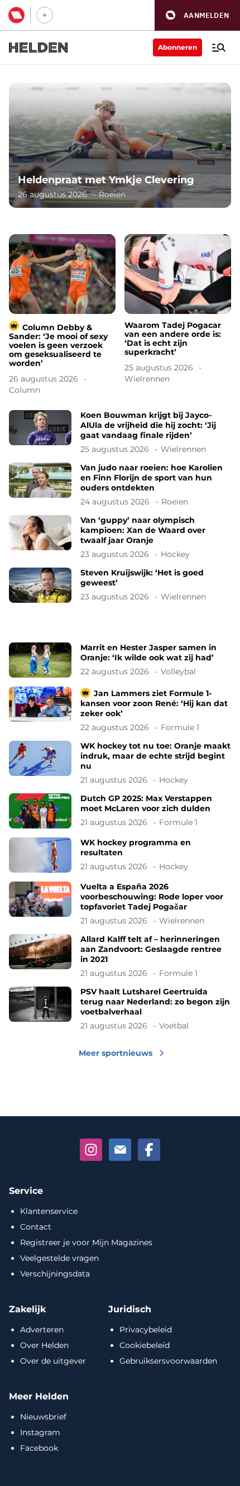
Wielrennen (147, 379)
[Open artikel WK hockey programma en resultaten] (120, 855)
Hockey (175, 554)
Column (24, 390)
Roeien (112, 194)
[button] (197, 15)
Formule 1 (180, 727)
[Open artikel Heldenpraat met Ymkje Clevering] (120, 145)
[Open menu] (219, 47)
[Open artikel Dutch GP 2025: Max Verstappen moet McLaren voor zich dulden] (120, 810)
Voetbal (174, 1026)
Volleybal (178, 671)
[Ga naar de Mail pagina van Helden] (120, 1150)
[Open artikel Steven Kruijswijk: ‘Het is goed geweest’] (120, 585)
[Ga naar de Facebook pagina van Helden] (149, 1150)
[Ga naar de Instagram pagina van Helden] (91, 1150)
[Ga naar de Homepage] (38, 47)
